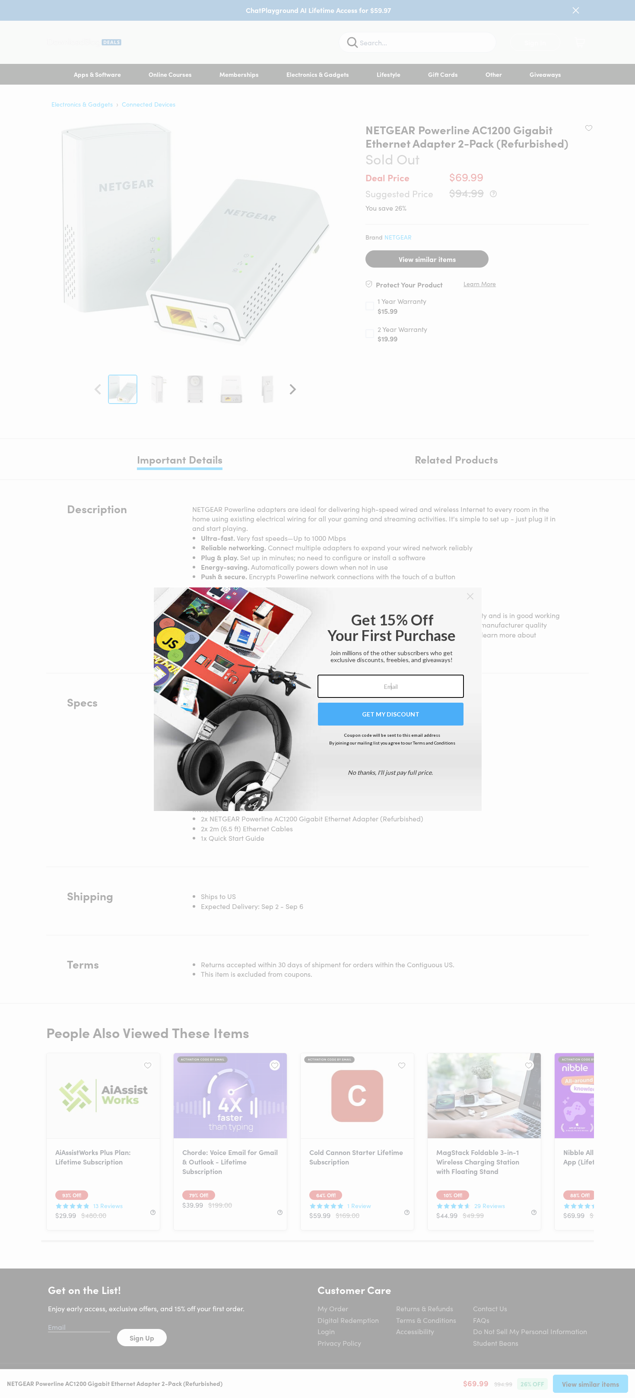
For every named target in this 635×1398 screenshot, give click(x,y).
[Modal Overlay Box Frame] (317, 699)
